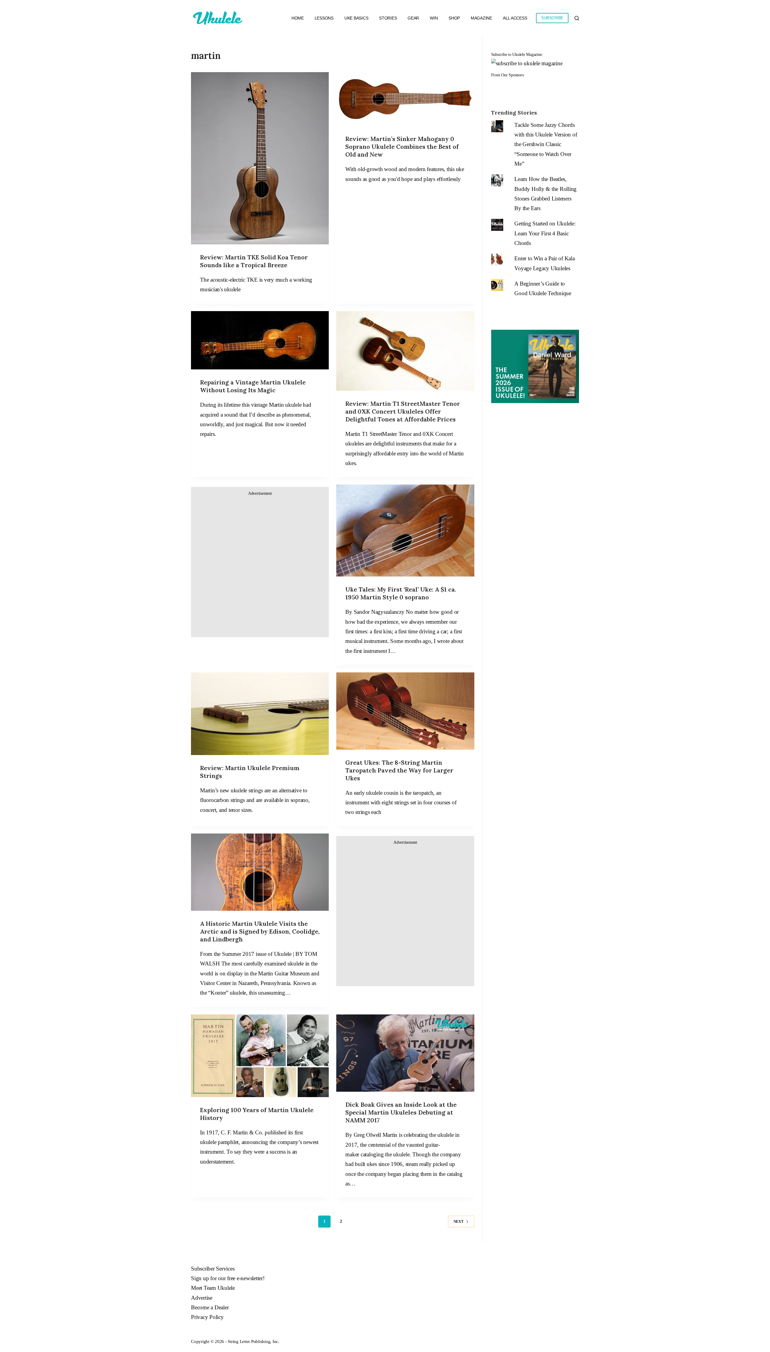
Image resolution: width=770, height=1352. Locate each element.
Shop (454, 18)
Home (297, 18)
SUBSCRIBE (552, 18)
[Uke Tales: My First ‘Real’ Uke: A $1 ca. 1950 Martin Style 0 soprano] (405, 531)
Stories (388, 18)
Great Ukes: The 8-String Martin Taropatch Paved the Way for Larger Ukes (399, 770)
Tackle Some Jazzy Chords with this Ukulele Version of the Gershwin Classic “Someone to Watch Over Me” (545, 144)
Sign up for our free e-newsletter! (228, 1278)
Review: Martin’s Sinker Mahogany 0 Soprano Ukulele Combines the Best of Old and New (402, 146)
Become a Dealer (210, 1307)
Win (434, 18)
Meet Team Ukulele (213, 1288)
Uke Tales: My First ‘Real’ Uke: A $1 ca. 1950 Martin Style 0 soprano (400, 593)
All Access (515, 18)
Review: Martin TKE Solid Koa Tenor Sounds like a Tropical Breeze (254, 261)
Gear (413, 18)
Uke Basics (356, 18)
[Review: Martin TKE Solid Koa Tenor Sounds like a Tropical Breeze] (260, 158)
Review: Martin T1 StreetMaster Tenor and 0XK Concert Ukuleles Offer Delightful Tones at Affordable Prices (402, 411)
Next (459, 1221)
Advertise (201, 1298)
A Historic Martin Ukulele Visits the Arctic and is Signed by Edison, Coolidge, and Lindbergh (260, 931)
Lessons (324, 18)
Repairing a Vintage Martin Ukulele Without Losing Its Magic (253, 386)
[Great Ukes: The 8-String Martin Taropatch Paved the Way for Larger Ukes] (405, 711)
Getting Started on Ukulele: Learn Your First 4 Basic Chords (544, 233)
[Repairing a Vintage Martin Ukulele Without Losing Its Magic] (260, 340)
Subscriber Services (212, 1268)
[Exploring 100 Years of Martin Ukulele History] (260, 1055)
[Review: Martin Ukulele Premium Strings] (260, 713)
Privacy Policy (207, 1317)
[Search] (576, 18)
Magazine (481, 18)
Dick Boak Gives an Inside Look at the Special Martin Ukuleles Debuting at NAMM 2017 (401, 1112)
